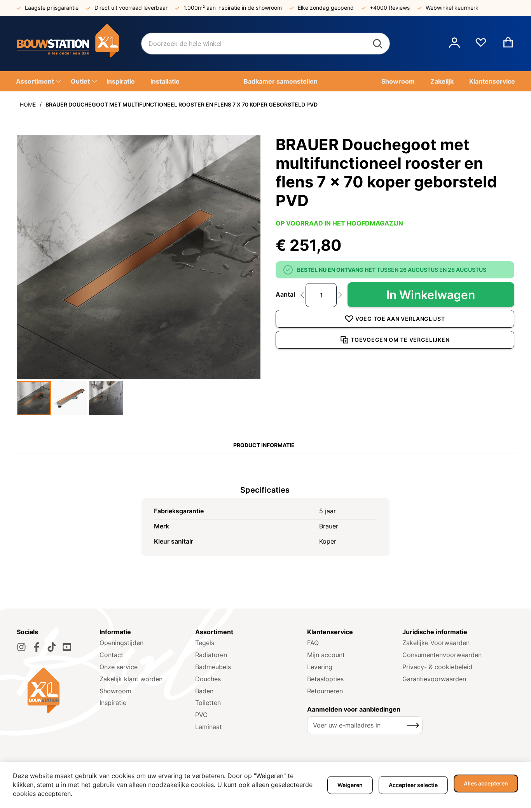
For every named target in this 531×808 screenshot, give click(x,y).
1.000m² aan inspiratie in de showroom (232, 7)
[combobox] (265, 43)
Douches (208, 679)
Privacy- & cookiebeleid (437, 667)
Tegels (204, 643)
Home (28, 104)
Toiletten (208, 703)
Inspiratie (113, 703)
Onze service (119, 667)
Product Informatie (264, 445)
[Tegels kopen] (79, 43)
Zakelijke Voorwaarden (436, 643)
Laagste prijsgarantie (52, 7)
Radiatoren (211, 655)
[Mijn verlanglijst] (480, 45)
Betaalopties (325, 679)
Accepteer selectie (413, 785)
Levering (319, 667)
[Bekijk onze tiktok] (51, 647)
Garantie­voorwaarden (434, 679)
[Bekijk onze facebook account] (36, 647)
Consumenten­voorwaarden (442, 655)
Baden (204, 691)
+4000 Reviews (390, 7)
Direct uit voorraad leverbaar (131, 7)
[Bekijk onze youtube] (67, 647)
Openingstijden (121, 643)
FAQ (313, 643)
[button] (454, 43)
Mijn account (326, 655)
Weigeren (350, 785)
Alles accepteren (486, 783)
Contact (111, 655)
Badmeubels (213, 667)
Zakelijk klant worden (131, 679)
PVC (201, 715)
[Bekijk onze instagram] (21, 647)
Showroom (115, 691)
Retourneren (325, 691)
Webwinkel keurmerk (452, 7)
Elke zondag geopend (326, 7)
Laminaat (208, 727)
